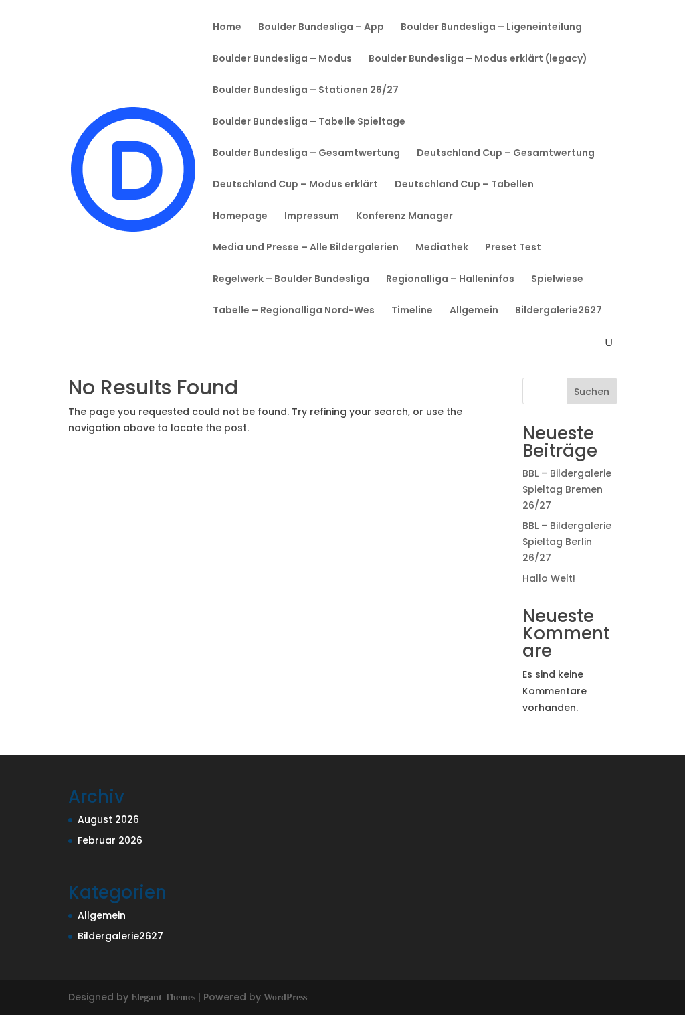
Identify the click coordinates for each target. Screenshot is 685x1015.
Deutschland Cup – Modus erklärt (295, 185)
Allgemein (474, 311)
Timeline (412, 311)
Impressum (311, 216)
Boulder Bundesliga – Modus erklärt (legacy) (478, 59)
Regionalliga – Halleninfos (450, 279)
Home (227, 27)
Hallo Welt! (548, 578)
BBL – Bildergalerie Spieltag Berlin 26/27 (566, 541)
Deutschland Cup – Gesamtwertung (506, 153)
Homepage (240, 216)
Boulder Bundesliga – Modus (282, 59)
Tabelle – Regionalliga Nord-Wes (294, 311)
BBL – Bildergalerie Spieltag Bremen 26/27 (566, 489)
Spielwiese (557, 279)
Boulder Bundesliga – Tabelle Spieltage (309, 122)
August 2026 (108, 819)
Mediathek (441, 248)
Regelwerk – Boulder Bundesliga (291, 279)
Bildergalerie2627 (558, 311)
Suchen (591, 391)
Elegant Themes (163, 997)
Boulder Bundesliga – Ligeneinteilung (491, 27)
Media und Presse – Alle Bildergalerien (306, 248)
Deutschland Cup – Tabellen (464, 185)
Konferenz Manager (404, 216)
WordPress (285, 997)
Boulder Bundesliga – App (321, 27)
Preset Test (513, 248)
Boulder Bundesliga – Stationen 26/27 (306, 90)
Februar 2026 (110, 840)
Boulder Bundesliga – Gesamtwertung (306, 153)
